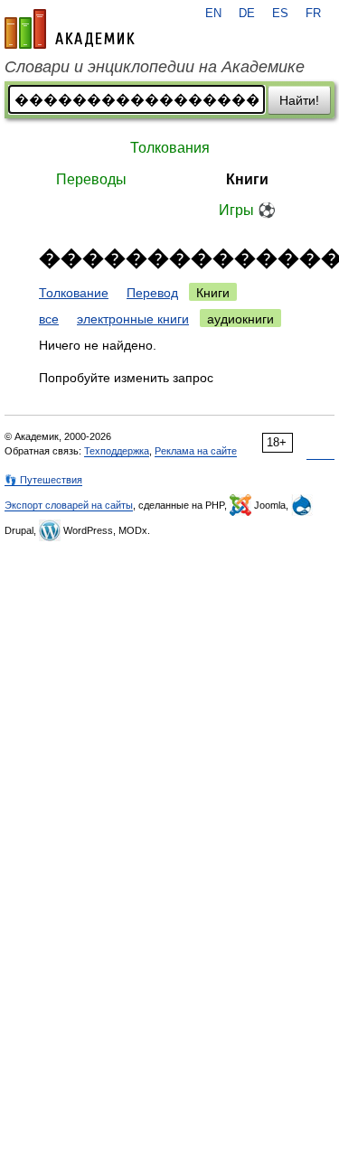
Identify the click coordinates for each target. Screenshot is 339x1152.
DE (247, 13)
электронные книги (133, 319)
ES (280, 13)
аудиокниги (240, 319)
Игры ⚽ (247, 210)
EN (213, 13)
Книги (247, 179)
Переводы (91, 179)
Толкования (170, 147)
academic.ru (70, 29)
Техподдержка (116, 450)
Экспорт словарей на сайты (69, 505)
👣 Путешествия (43, 479)
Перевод (152, 293)
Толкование (73, 293)
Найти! (299, 100)
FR (313, 13)
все (49, 319)
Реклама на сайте (196, 450)
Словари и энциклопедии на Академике (155, 67)
